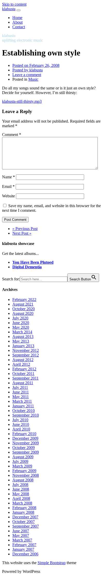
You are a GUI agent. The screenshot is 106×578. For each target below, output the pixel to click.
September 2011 (25, 378)
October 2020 (23, 309)
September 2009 (25, 452)
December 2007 (25, 517)
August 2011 (22, 383)
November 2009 (25, 443)
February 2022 (24, 299)
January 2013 (23, 346)
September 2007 (25, 526)
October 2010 (23, 410)
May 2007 (20, 535)
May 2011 (20, 396)
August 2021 (22, 304)
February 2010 (24, 434)
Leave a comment (26, 74)
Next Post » (21, 233)
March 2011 (22, 401)
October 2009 (23, 447)
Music (33, 79)
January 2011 (23, 406)
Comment (11, 134)
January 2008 (23, 512)
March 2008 (22, 503)
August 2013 (22, 336)
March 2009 (22, 466)
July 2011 (20, 387)
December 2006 (25, 554)
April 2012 (21, 364)
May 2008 (20, 494)
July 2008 (20, 484)
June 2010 (20, 424)
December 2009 (25, 438)
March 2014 (22, 332)
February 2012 (24, 369)
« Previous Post (25, 228)
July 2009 (20, 461)
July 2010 (20, 420)
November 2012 (25, 350)
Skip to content (14, 4)
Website (8, 196)
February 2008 (24, 508)
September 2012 (25, 355)
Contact (18, 27)
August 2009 (22, 457)
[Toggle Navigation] (18, 10)
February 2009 (24, 471)
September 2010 (25, 415)
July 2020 (20, 318)
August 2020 (22, 313)
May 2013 (20, 341)
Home (17, 17)
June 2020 (20, 322)
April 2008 (21, 498)
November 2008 (25, 475)
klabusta (8, 9)
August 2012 (22, 359)
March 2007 (22, 540)
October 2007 (23, 521)
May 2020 (20, 327)
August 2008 (22, 480)
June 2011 (20, 392)
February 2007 (24, 545)
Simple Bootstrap (52, 563)
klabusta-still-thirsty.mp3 (22, 101)
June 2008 (20, 489)
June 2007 (20, 531)
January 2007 (23, 549)
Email (8, 186)
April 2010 (21, 429)
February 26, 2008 (35, 65)
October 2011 (23, 373)
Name (8, 177)
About (17, 22)
